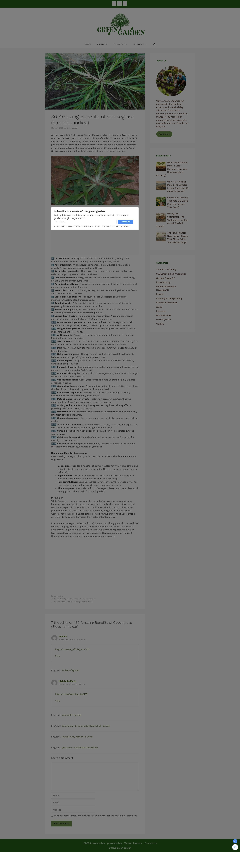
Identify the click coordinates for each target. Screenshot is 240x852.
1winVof (63, 636)
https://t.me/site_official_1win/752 (72, 649)
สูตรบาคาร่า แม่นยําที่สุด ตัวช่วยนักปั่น (80, 747)
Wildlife (160, 324)
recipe (159, 307)
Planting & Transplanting (169, 298)
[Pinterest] (119, 3)
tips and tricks (163, 315)
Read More (164, 134)
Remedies (58, 596)
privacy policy (114, 843)
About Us (102, 44)
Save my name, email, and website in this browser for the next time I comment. (95, 815)
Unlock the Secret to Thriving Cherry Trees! (73, 602)
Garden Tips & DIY (165, 278)
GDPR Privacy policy (94, 843)
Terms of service (133, 843)
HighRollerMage (67, 681)
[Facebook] (114, 3)
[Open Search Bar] (154, 44)
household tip (163, 282)
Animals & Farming (166, 269)
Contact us (120, 44)
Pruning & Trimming (166, 302)
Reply (57, 656)
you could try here (71, 715)
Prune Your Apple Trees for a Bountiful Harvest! (75, 599)
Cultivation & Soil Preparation (171, 274)
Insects (159, 294)
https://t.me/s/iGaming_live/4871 (71, 694)
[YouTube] (125, 3)
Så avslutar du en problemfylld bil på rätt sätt (86, 726)
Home (88, 44)
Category (138, 44)
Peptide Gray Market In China (77, 736)
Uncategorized (163, 319)
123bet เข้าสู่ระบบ (70, 670)
